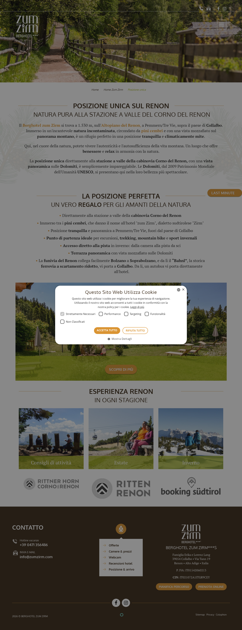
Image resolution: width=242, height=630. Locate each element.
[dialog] (121, 315)
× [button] (183, 289)
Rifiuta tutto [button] (135, 330)
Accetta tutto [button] (107, 330)
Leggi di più (137, 307)
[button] (121, 338)
